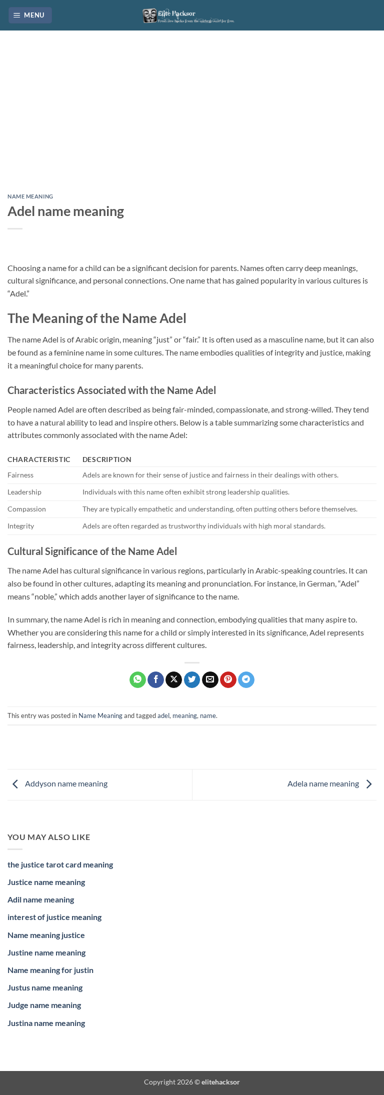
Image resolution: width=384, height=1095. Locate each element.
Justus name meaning (45, 987)
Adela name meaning (324, 783)
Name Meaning (31, 196)
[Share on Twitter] (192, 680)
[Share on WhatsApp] (138, 680)
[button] (30, 15)
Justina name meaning (46, 1023)
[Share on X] (174, 680)
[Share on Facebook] (156, 680)
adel (164, 716)
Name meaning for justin (51, 969)
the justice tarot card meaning (60, 864)
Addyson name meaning (66, 783)
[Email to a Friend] (210, 680)
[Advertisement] (192, 120)
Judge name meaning (44, 1005)
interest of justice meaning (55, 917)
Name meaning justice (46, 935)
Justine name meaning (47, 952)
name (208, 716)
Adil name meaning (41, 899)
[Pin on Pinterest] (228, 680)
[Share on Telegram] (246, 680)
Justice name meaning (46, 881)
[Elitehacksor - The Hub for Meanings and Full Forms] (192, 15)
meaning (184, 716)
